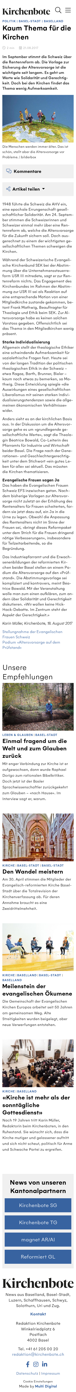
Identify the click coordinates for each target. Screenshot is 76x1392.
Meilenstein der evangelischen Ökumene (37, 990)
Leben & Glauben (17, 735)
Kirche (8, 866)
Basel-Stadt (30, 21)
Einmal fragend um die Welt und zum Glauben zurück (34, 748)
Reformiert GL (38, 1257)
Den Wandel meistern (32, 872)
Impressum (50, 1373)
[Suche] (58, 10)
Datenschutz (27, 1373)
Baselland (53, 21)
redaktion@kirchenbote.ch (38, 1354)
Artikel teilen (26, 189)
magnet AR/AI (38, 1239)
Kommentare (27, 171)
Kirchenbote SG (38, 1205)
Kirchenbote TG (38, 1222)
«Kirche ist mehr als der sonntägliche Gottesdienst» (36, 1105)
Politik (9, 21)
